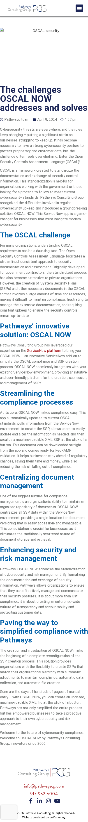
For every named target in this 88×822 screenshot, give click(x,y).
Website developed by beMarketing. (44, 817)
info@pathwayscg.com (44, 786)
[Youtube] (57, 801)
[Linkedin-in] (39, 801)
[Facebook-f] (31, 801)
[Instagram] (48, 801)
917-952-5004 (44, 793)
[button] (79, 8)
